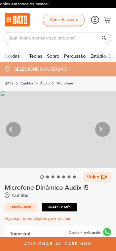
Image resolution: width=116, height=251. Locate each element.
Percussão (75, 56)
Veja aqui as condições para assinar (37, 219)
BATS (9, 83)
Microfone (65, 83)
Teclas (35, 56)
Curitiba (27, 83)
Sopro (53, 56)
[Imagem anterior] (13, 129)
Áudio (45, 83)
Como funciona (64, 20)
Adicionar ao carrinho (58, 244)
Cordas (12, 56)
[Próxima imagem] (102, 129)
